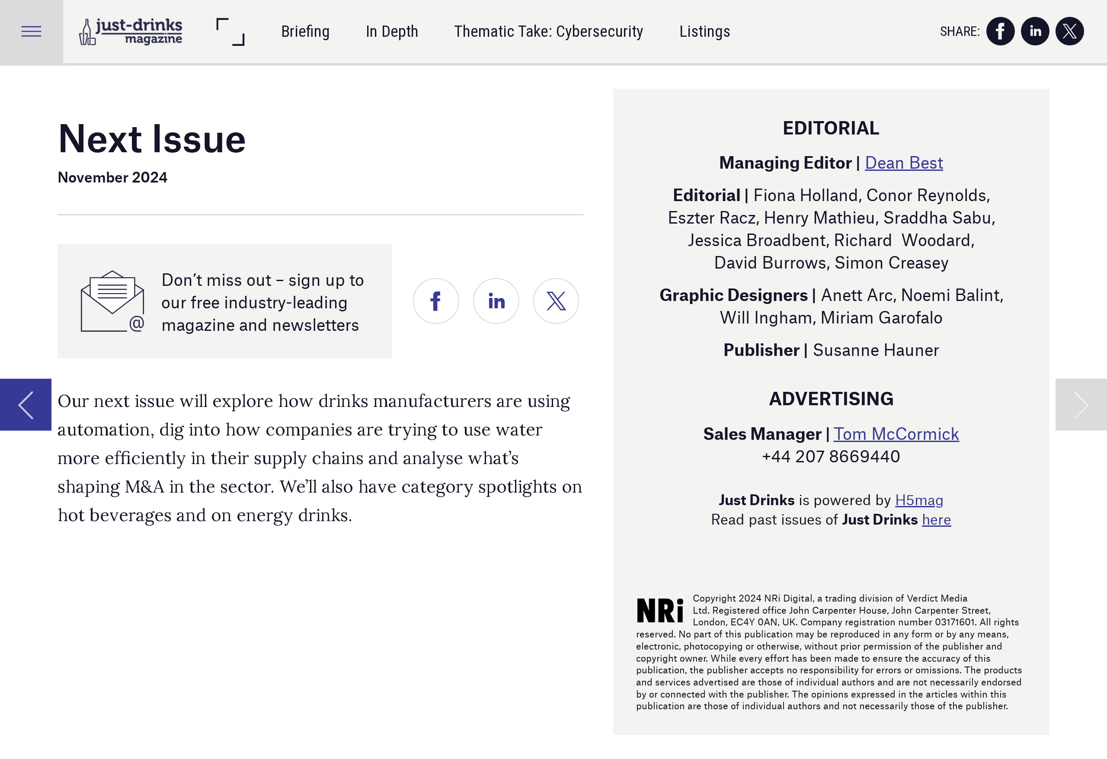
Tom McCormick (897, 432)
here (936, 518)
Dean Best (904, 161)
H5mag (919, 498)
